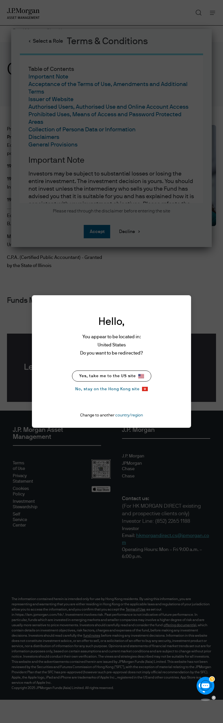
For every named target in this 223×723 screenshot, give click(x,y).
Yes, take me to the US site (107, 376)
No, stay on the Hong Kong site (107, 389)
